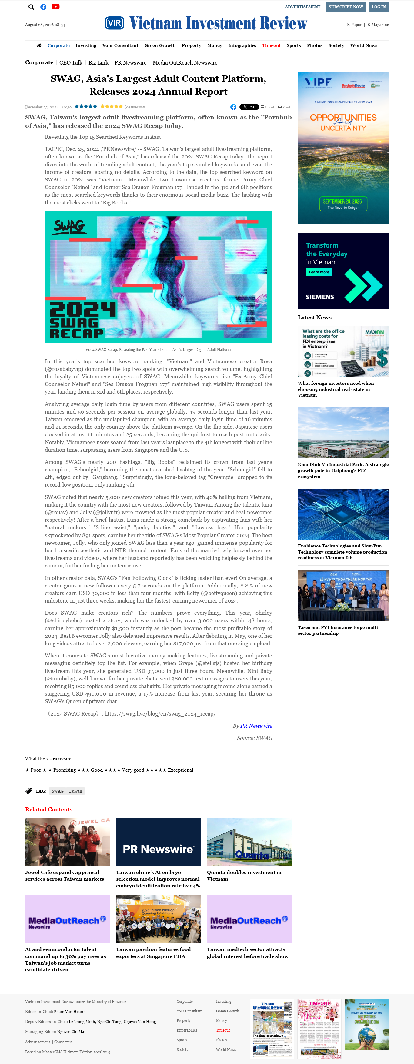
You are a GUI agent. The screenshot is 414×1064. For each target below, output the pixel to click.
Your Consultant (120, 45)
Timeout (271, 45)
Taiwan (75, 791)
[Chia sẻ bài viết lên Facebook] (233, 107)
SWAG (57, 791)
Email (269, 107)
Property (191, 45)
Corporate (59, 45)
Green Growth (160, 45)
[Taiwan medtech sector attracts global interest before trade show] (249, 919)
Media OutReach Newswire (185, 62)
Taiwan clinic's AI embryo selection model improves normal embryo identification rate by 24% (158, 879)
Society (336, 45)
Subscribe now (346, 7)
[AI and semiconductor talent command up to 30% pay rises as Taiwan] (67, 919)
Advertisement (302, 7)
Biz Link (98, 62)
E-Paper (354, 24)
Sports (294, 45)
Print (286, 107)
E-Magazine (378, 24)
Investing (86, 45)
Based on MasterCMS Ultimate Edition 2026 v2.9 (67, 1052)
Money (214, 45)
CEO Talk (70, 62)
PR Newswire (131, 62)
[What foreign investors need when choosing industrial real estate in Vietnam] (343, 351)
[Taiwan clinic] (158, 842)
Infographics (242, 45)
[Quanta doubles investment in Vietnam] (249, 842)
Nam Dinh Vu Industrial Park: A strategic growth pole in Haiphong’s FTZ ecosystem (343, 470)
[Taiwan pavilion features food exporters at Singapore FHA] (158, 919)
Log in (379, 7)
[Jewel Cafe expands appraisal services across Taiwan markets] (67, 842)
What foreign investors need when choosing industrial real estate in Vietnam (336, 389)
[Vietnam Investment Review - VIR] (207, 38)
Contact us (63, 1042)
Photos (314, 45)
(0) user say (135, 107)
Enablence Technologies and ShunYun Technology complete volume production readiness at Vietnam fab (342, 551)
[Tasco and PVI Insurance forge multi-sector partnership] (343, 595)
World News (363, 45)
